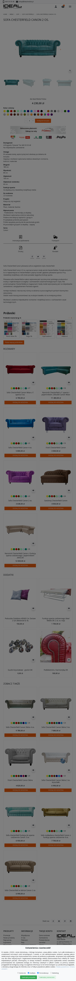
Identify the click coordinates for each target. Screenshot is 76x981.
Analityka (32, 973)
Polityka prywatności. (62, 967)
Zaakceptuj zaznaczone (46, 977)
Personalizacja (43, 973)
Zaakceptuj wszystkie (28, 977)
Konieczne (22, 973)
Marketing (55, 973)
